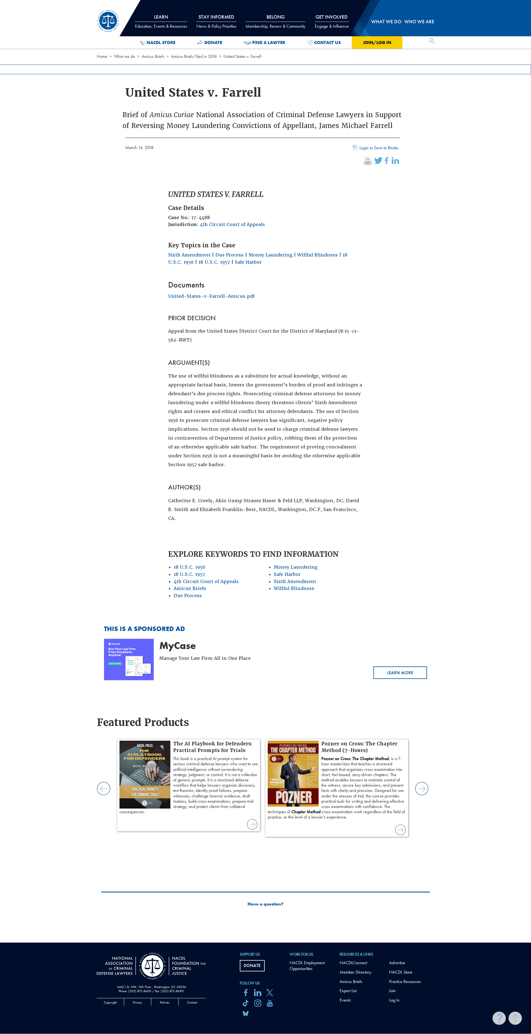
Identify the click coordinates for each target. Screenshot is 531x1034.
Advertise (397, 963)
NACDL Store (161, 42)
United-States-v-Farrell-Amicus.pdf (211, 296)
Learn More (400, 673)
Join (392, 991)
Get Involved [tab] (332, 21)
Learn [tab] (161, 21)
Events (345, 1000)
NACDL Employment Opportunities (307, 965)
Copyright (110, 1002)
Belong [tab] (275, 21)
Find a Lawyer (268, 42)
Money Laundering (270, 255)
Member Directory (355, 972)
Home (102, 56)
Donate (213, 42)
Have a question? (265, 904)
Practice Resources (405, 981)
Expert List (348, 991)
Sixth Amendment (189, 255)
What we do (124, 56)
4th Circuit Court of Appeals (232, 224)
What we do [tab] (386, 21)
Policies (165, 1002)
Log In (394, 1000)
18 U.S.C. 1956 (189, 567)
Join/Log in (377, 42)
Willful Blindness (317, 255)
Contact (192, 1002)
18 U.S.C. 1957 (214, 262)
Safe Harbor (248, 262)
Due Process (229, 255)
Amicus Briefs (153, 56)
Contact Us (327, 42)
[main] (265, 471)
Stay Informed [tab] (216, 21)
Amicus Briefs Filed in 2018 (194, 56)
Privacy (137, 1002)
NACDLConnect (353, 963)
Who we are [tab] (419, 21)
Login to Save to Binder (379, 148)
